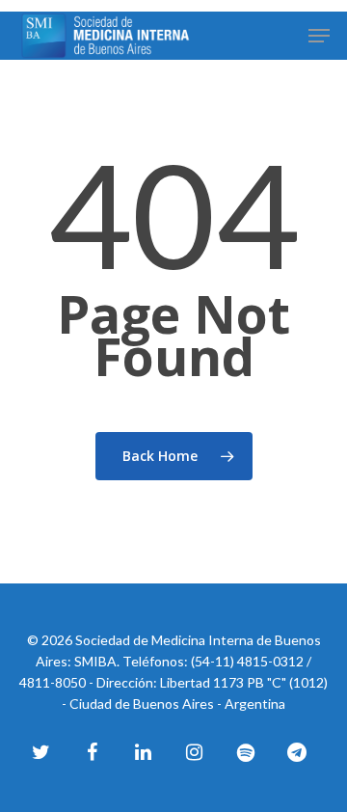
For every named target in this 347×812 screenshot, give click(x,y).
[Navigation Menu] (319, 35)
